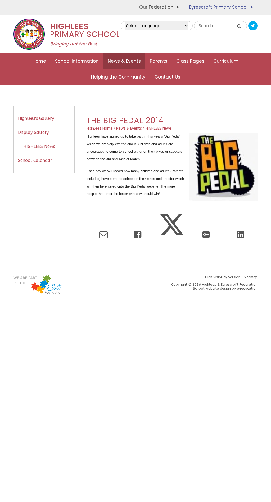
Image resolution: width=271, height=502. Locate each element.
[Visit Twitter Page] (253, 25)
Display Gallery (33, 132)
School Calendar (35, 160)
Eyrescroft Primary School (218, 7)
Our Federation (156, 7)
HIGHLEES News (159, 128)
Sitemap (251, 277)
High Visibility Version (222, 277)
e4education (247, 288)
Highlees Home (100, 128)
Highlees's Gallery (36, 118)
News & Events (129, 128)
